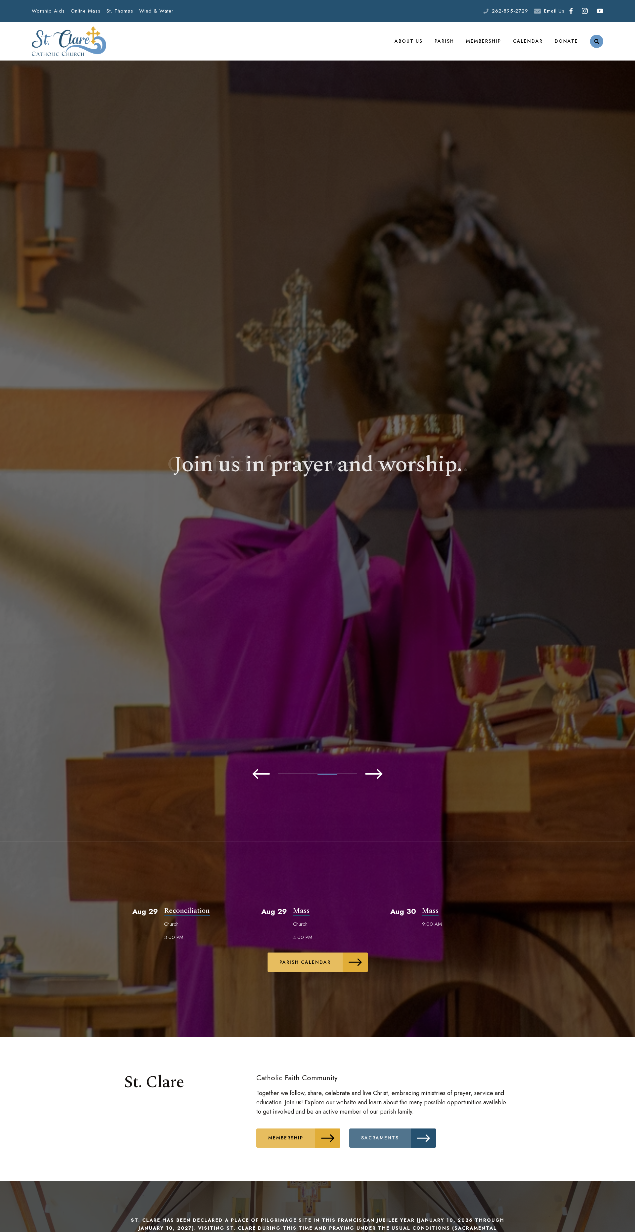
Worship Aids (48, 11)
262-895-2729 (510, 11)
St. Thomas (119, 11)
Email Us (554, 11)
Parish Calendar (305, 962)
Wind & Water (156, 11)
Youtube (600, 11)
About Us (409, 41)
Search (596, 41)
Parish (444, 41)
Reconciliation (187, 910)
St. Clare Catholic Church (69, 41)
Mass (301, 910)
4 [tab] (347, 774)
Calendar (528, 41)
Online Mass (86, 11)
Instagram (584, 11)
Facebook (571, 11)
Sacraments (380, 1137)
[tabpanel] (317, 477)
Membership (483, 41)
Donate (566, 41)
